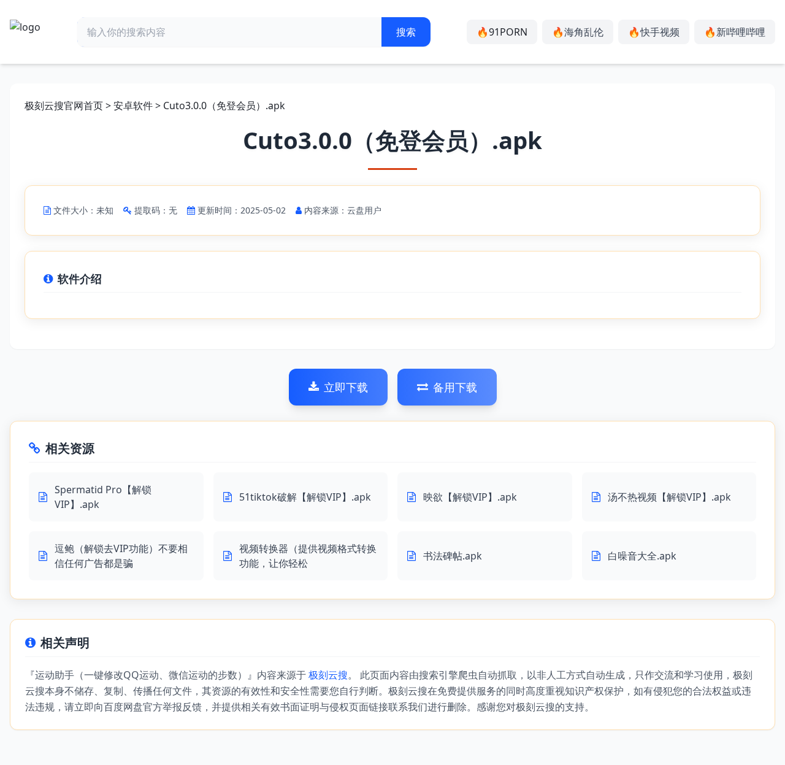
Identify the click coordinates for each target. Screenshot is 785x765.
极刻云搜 (328, 675)
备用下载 (455, 387)
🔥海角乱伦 (577, 32)
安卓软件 (133, 105)
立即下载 (346, 387)
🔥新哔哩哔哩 (734, 32)
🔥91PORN (502, 32)
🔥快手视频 (654, 32)
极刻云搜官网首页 (64, 105)
